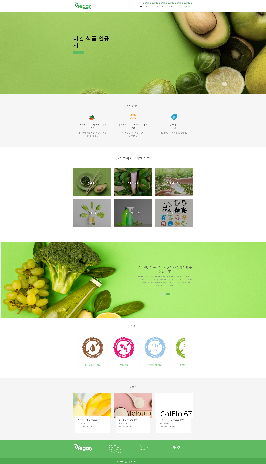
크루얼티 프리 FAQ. (116, 447)
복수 (141, 7)
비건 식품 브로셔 (115, 450)
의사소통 (142, 450)
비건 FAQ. (113, 445)
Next (190, 277)
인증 (146, 7)
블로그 (141, 445)
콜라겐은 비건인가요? (128, 419)
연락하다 (170, 7)
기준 (163, 7)
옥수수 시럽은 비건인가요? (90, 419)
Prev (140, 277)
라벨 (158, 7)
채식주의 (152, 7)
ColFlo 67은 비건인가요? (172, 419)
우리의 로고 (143, 447)
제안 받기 (188, 7)
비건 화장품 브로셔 (116, 452)
